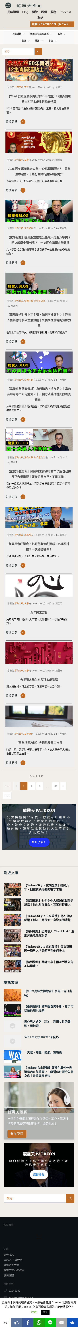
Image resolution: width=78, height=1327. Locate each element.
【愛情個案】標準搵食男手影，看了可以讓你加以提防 (48, 1008)
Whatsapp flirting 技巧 (41, 1037)
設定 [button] (34, 1312)
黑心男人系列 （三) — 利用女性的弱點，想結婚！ (47, 1023)
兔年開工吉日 (39, 612)
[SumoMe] (72, 1322)
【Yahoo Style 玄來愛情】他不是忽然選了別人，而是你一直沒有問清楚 (48, 918)
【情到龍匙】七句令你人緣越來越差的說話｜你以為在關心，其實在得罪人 (48, 902)
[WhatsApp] (38, 1322)
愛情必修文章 (11, 1265)
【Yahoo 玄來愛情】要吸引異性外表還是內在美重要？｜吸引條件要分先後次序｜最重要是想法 (48, 1071)
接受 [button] (45, 1312)
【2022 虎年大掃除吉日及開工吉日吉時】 (48, 993)
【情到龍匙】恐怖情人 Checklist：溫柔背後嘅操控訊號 (49, 933)
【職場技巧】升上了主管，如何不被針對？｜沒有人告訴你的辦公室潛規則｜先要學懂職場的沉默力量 (39, 320)
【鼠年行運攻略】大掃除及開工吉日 (39, 742)
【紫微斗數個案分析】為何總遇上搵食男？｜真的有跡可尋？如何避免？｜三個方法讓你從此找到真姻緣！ (39, 393)
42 (55, 786)
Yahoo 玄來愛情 (13, 1259)
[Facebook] (27, 1322)
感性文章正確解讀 (14, 1270)
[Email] (61, 1322)
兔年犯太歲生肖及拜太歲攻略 (39, 679)
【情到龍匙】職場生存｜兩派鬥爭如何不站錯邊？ (48, 964)
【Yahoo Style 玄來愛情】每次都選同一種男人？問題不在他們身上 (48, 948)
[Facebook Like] (16, 1322)
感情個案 (9, 1275)
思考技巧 (9, 1254)
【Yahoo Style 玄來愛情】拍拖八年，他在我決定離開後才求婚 (46, 887)
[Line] (50, 1322)
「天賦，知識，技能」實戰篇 (43, 1052)
